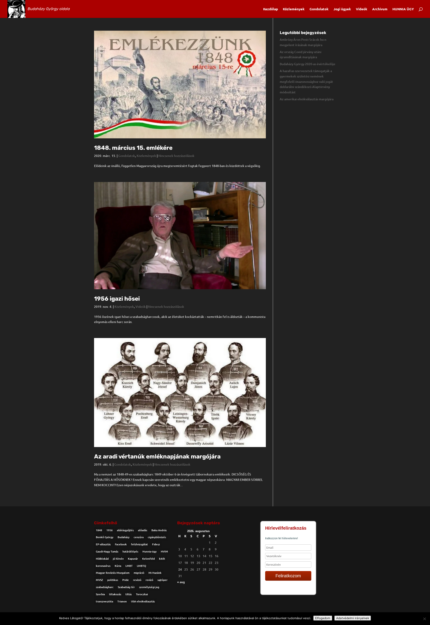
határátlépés (130, 551)
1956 (109, 530)
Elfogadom (322, 618)
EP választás (103, 544)
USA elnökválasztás (143, 601)
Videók (361, 9)
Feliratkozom (288, 575)
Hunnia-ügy (149, 551)
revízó (149, 580)
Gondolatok (319, 9)
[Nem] (424, 618)
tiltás (128, 594)
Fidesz (156, 544)
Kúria (118, 566)
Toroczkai (142, 594)
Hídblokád (102, 559)
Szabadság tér (126, 587)
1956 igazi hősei (117, 298)
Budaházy (123, 537)
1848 (99, 530)
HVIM (164, 551)
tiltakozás (115, 594)
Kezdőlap (270, 9)
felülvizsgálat (139, 544)
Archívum (379, 9)
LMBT (129, 566)
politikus (112, 580)
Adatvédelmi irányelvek (352, 618)
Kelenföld (148, 559)
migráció (139, 573)
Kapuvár (133, 559)
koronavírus (103, 566)
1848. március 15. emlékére (133, 147)
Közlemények (294, 9)
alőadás (142, 530)
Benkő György (104, 537)
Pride (125, 580)
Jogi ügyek (342, 9)
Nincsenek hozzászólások (176, 156)
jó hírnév (118, 559)
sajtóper (162, 580)
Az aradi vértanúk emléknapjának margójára (157, 456)
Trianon (122, 601)
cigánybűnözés (157, 537)
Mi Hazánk (154, 573)
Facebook (121, 544)
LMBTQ (141, 566)
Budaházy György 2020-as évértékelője (307, 64)
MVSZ (99, 580)
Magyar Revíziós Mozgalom (112, 573)
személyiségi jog (149, 587)
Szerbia (100, 594)
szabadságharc (105, 587)
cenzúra (139, 537)
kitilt (162, 559)
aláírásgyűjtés (125, 530)
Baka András (159, 530)
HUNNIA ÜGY (403, 9)
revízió (137, 580)
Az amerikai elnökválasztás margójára (306, 99)
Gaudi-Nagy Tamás (107, 551)
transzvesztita (104, 601)
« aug (181, 582)
